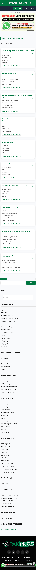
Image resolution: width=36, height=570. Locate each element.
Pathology (3, 429)
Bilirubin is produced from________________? (14, 185)
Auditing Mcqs (4, 369)
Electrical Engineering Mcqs (8, 381)
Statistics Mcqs (5, 461)
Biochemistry (4, 407)
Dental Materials (5, 409)
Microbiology (4, 415)
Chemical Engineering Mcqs (8, 389)
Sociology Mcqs (5, 455)
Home (3, 557)
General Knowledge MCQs (8, 315)
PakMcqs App (28, 557)
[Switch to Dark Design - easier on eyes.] (30, 3)
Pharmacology (5, 432)
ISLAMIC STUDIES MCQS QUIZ (9, 495)
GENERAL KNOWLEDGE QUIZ (9, 498)
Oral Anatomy (4, 418)
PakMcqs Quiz (8, 560)
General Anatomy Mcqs (7, 412)
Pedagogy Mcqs (5, 344)
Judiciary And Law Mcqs (7, 466)
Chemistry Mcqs (5, 338)
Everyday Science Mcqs (7, 332)
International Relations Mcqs (9, 469)
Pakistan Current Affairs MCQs (9, 318)
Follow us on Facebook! (8, 530)
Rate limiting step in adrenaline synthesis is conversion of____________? (16, 256)
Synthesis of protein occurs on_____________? (15, 164)
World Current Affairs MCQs (8, 321)
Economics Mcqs (5, 452)
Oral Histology (5, 421)
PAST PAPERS (18, 560)
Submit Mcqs (4, 483)
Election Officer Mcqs (7, 518)
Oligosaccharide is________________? (12, 142)
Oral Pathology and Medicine (9, 424)
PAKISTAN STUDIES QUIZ (8, 501)
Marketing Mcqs (5, 364)
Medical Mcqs (4, 404)
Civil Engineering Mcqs (7, 384)
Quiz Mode (17, 8)
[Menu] (3, 3)
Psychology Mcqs (5, 444)
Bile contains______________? (10, 207)
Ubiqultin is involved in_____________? (12, 73)
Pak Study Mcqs (5, 324)
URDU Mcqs (4, 346)
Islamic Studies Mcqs (6, 327)
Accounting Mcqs (5, 366)
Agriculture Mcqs (5, 446)
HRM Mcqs (4, 361)
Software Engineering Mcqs (8, 392)
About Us (10, 557)
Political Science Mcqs (7, 458)
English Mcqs (4, 310)
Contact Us (18, 557)
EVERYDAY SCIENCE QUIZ (8, 504)
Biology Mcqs (4, 341)
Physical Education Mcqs (7, 472)
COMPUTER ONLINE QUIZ (8, 506)
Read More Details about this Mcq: (11, 66)
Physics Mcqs (4, 335)
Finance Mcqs (4, 358)
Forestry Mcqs (5, 449)
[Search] (33, 3)
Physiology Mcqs (5, 426)
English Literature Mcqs (7, 463)
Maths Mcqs (4, 312)
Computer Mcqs (5, 329)
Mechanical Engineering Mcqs (9, 386)
